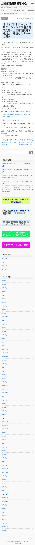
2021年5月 (5, 483)
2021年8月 (5, 479)
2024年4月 (5, 374)
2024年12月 (5, 349)
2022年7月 (5, 440)
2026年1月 (5, 306)
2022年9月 (5, 432)
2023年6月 (5, 407)
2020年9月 (5, 505)
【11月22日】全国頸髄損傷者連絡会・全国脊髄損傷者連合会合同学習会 (26, 142)
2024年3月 (5, 378)
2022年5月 (5, 447)
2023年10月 (5, 393)
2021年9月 (5, 476)
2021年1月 (5, 490)
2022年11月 (5, 425)
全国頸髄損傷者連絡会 (14, 3)
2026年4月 (5, 295)
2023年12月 (5, 385)
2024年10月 (5, 356)
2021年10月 (5, 472)
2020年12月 (5, 494)
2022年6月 (5, 443)
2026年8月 (5, 280)
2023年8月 (5, 400)
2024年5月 (5, 371)
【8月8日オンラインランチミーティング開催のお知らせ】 (17, 165)
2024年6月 (5, 367)
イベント (4, 18)
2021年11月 (5, 468)
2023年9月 (5, 396)
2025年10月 (5, 317)
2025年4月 (5, 338)
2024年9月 (5, 360)
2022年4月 (5, 450)
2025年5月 (5, 335)
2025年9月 (5, 320)
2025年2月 (5, 342)
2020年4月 (5, 512)
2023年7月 (5, 403)
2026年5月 (5, 291)
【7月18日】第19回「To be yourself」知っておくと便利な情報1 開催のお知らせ (17, 176)
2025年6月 (5, 331)
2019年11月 (5, 526)
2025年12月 (5, 309)
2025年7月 (5, 327)
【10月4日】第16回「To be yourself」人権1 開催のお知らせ (9, 142)
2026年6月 (5, 288)
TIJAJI (19, 543)
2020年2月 (5, 519)
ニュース (4, 265)
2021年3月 (5, 487)
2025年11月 (5, 313)
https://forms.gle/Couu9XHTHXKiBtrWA (20, 111)
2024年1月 (5, 382)
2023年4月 (5, 411)
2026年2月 (5, 302)
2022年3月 (5, 454)
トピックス (5, 262)
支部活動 (4, 269)
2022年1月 (5, 461)
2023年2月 (5, 414)
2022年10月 (5, 429)
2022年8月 (5, 436)
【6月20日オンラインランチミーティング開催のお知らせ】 (17, 182)
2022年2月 (5, 458)
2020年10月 (5, 501)
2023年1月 (5, 418)
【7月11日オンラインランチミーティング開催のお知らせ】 (17, 171)
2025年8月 (5, 324)
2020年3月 (5, 516)
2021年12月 (5, 465)
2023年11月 (5, 389)
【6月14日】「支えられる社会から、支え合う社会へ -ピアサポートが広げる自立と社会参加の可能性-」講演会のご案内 (17, 189)
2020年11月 (5, 497)
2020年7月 (5, 508)
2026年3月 (5, 299)
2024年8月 (5, 364)
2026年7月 (5, 284)
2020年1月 (5, 523)
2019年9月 (5, 530)
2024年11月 (5, 353)
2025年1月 (5, 345)
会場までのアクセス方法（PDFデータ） (13, 120)
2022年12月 (5, 421)
